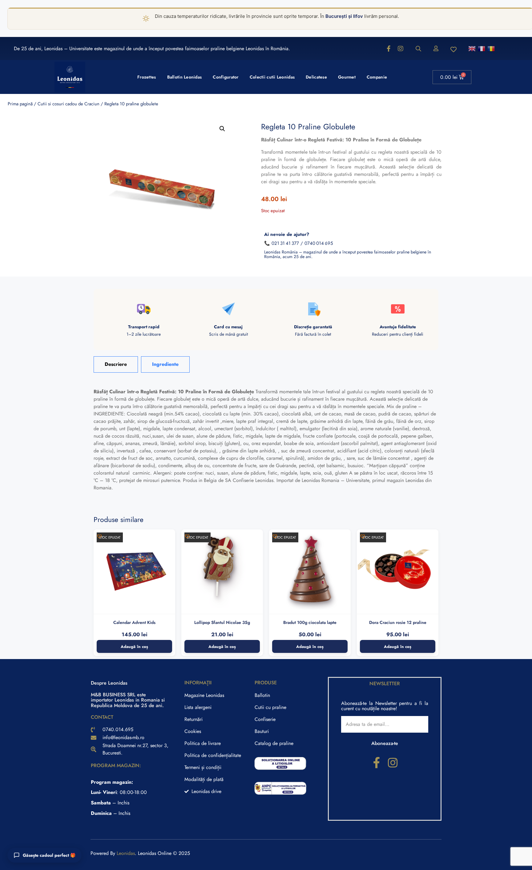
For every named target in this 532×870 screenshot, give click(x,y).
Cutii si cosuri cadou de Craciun (68, 103)
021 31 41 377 (285, 243)
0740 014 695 (318, 243)
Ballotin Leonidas (184, 77)
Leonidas (126, 853)
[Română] (491, 48)
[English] (472, 48)
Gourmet (347, 77)
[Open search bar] (418, 48)
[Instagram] (400, 49)
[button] (222, 128)
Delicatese (316, 77)
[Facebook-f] (389, 49)
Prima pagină (20, 103)
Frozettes (146, 77)
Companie (377, 77)
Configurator (225, 77)
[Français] (482, 48)
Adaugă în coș (134, 646)
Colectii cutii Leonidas (272, 77)
